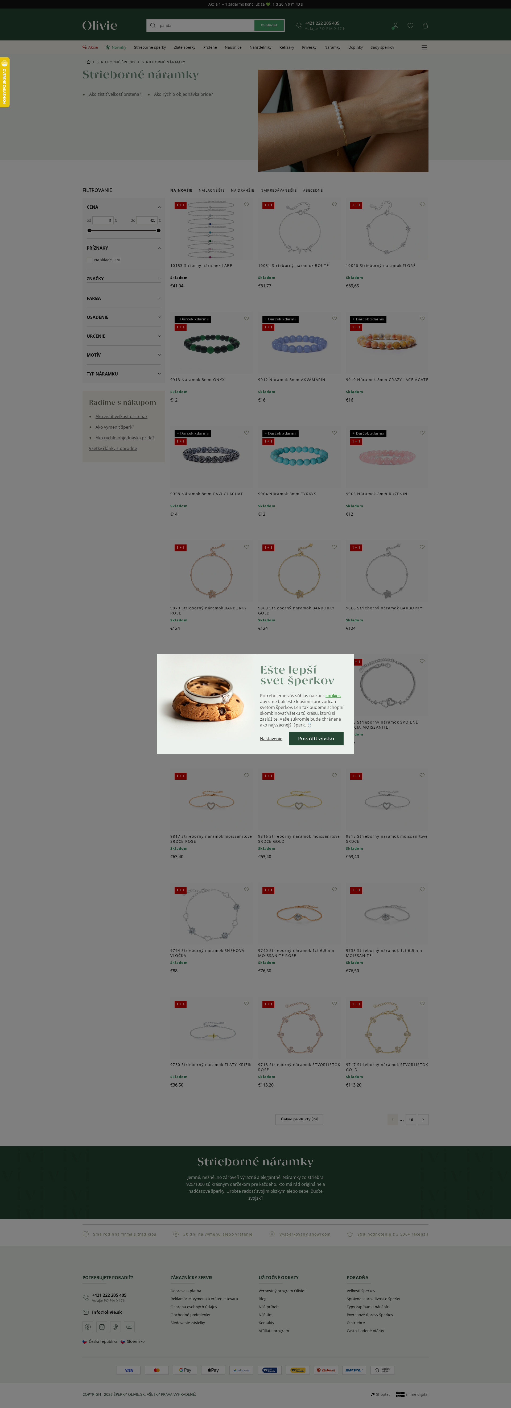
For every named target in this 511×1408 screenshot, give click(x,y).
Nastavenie (271, 738)
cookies (333, 695)
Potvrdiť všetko (316, 738)
